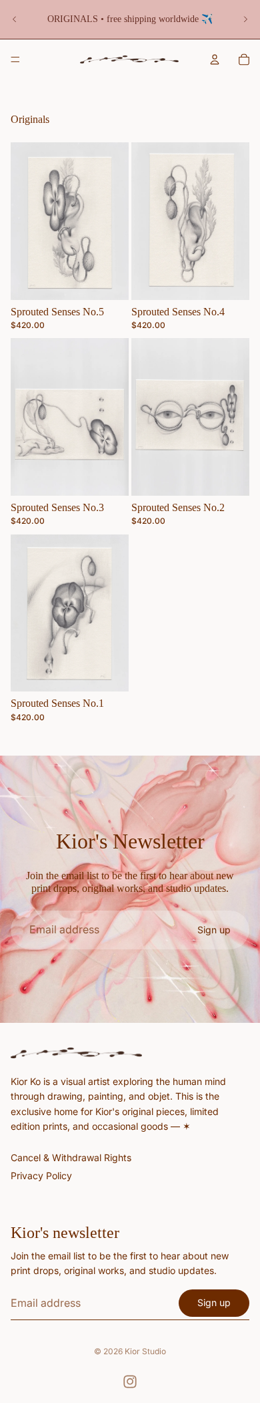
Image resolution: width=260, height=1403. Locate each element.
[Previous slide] (14, 19)
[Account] (214, 59)
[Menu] (15, 59)
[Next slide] (245, 19)
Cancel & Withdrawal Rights (71, 1156)
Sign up (214, 929)
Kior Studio (145, 1351)
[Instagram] (130, 1382)
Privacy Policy (41, 1175)
